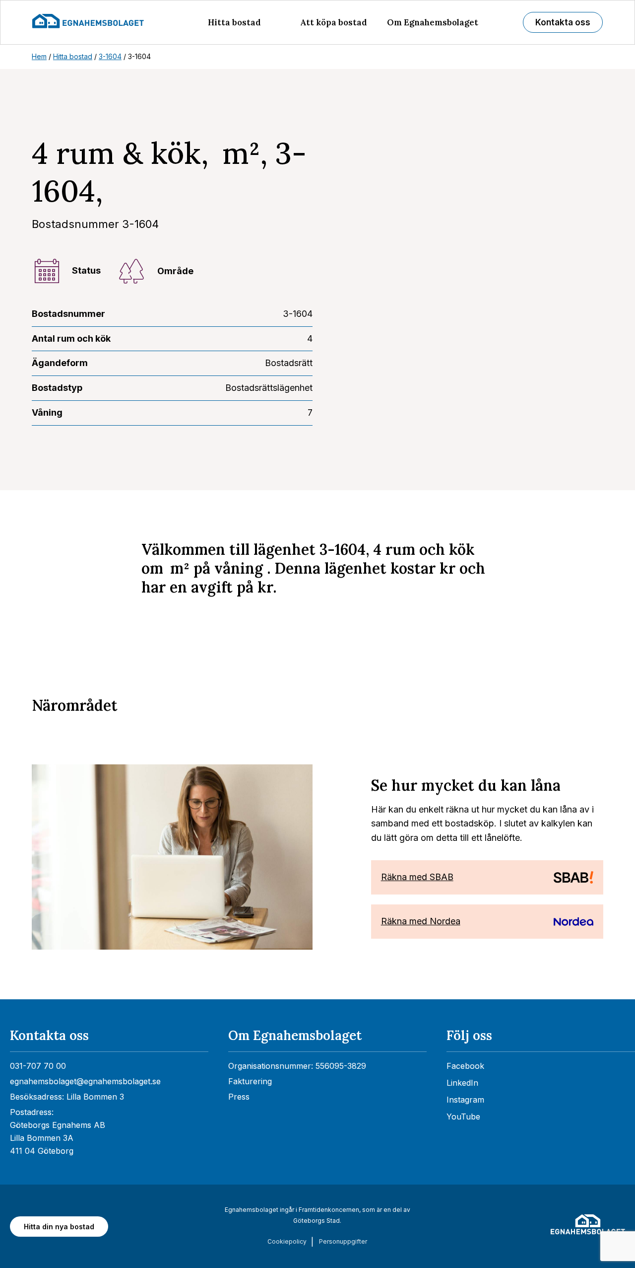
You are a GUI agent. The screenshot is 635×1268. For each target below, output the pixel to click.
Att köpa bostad (333, 22)
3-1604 (110, 56)
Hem (39, 56)
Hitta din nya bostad (59, 1226)
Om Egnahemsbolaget (432, 22)
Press (239, 1097)
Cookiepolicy (287, 1241)
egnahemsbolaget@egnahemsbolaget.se (85, 1081)
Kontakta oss (562, 22)
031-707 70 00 (38, 1066)
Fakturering (250, 1081)
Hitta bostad (234, 22)
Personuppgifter (343, 1241)
